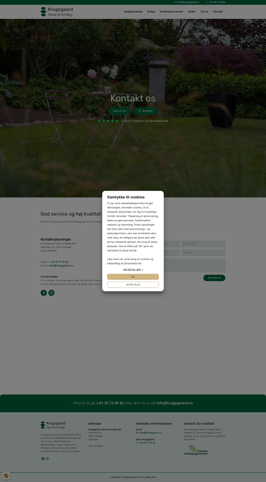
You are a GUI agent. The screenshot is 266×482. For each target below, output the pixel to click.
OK (133, 276)
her (139, 263)
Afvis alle (133, 284)
